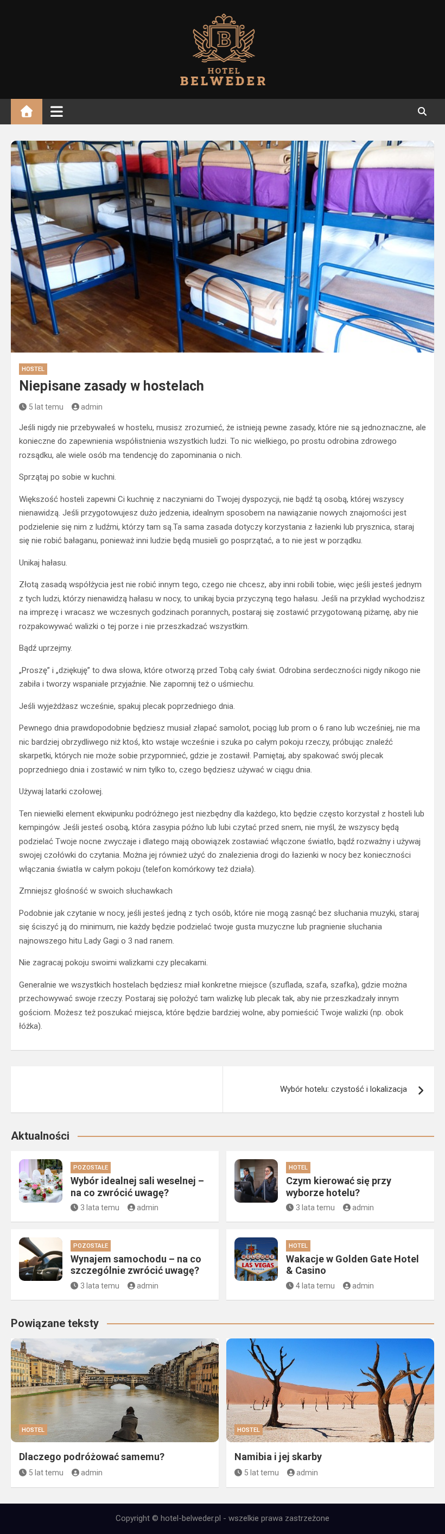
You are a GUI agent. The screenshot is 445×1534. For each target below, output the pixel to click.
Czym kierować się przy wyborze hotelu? (338, 1186)
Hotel (298, 1167)
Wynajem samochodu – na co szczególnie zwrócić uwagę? (136, 1265)
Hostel (33, 369)
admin (92, 407)
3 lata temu (99, 1207)
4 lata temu (315, 1285)
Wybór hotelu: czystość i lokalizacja (343, 1089)
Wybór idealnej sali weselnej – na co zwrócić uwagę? (137, 1186)
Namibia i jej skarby (278, 1456)
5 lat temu (46, 407)
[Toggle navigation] (56, 111)
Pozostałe (90, 1167)
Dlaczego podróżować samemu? (91, 1456)
